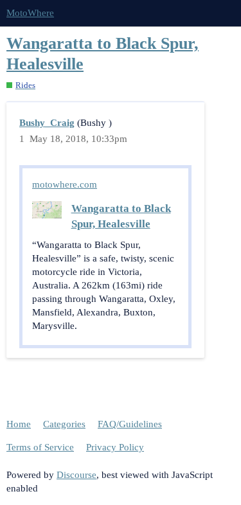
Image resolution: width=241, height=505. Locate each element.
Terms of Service (40, 447)
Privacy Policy (115, 447)
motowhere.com (64, 184)
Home (18, 424)
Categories (64, 424)
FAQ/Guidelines (130, 424)
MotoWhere (30, 13)
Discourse (76, 475)
